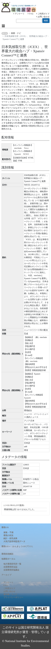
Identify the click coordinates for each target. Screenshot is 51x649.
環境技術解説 (7, 554)
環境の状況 (8, 535)
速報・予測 (8, 532)
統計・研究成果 (10, 538)
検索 (46, 20)
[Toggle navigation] (3, 26)
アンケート (19, 14)
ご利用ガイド (43, 14)
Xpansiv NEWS (21, 154)
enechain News (21, 148)
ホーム (4, 33)
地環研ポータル (8, 559)
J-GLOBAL (14, 505)
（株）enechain (30, 361)
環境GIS (5, 527)
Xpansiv (27, 398)
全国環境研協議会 (11, 570)
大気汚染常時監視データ (14, 541)
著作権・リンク (10, 594)
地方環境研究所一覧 (12, 564)
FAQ (31, 14)
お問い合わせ (43, 17)
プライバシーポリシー (13, 597)
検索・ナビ (16, 33)
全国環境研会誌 (10, 567)
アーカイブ (6, 575)
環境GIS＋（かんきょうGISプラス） (17, 546)
